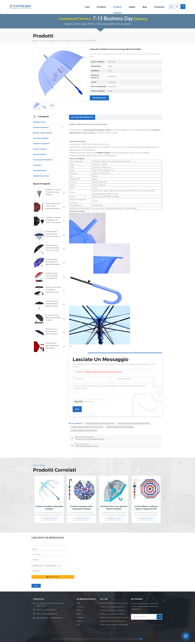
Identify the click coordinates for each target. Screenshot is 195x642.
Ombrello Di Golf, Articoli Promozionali (113, 603)
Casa (87, 7)
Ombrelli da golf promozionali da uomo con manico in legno (53, 234)
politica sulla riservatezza (116, 639)
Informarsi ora (99, 98)
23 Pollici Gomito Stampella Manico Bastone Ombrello (52, 303)
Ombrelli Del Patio (40, 170)
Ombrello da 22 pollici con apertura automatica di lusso (53, 289)
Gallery (132, 7)
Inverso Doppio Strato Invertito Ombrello (114, 617)
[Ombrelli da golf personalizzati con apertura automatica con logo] (39, 263)
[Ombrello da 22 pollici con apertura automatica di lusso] (39, 291)
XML (78, 625)
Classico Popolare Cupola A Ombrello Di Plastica (87, 427)
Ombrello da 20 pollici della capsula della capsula (52, 345)
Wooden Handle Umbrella (42, 133)
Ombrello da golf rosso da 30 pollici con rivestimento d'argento (52, 275)
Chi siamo (101, 7)
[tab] (82, 117)
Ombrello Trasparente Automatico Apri (83, 430)
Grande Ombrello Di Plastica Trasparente (120, 427)
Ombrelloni (37, 165)
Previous (31, 499)
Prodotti (117, 7)
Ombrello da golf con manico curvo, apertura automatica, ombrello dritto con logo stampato (53, 206)
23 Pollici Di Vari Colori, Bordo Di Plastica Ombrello (91, 507)
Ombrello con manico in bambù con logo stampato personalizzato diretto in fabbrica (53, 192)
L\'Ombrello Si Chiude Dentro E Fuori (112, 621)
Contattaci (159, 7)
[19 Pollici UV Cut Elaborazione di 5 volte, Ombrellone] (39, 332)
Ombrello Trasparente (47, 41)
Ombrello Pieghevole (41, 127)
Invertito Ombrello (40, 149)
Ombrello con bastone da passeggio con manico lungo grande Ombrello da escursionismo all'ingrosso (53, 220)
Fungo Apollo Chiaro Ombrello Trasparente (100, 423)
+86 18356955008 (49, 610)
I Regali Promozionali (41, 176)
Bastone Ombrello (40, 154)
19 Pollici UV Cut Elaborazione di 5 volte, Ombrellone (52, 331)
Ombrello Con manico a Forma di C (112, 610)
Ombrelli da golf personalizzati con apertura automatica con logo (53, 261)
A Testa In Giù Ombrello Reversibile (112, 607)
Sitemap (80, 621)
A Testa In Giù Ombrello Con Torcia (112, 614)
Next (164, 499)
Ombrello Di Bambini (40, 138)
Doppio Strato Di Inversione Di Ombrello (114, 625)
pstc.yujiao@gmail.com (50, 614)
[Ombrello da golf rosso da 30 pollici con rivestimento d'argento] (39, 277)
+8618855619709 (56, 618)
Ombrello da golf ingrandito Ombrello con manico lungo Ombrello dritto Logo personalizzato (53, 247)
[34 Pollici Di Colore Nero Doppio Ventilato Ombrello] (39, 318)
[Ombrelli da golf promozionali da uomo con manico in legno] (39, 235)
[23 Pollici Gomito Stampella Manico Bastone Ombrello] (39, 305)
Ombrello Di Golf (39, 122)
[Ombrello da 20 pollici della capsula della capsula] (39, 346)
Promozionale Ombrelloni (42, 160)
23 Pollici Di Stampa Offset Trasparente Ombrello (59, 507)
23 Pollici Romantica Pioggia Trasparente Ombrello (156, 507)
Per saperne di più (58, 519)
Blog (145, 7)
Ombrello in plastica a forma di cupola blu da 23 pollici (103, 372)
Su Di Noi (80, 607)
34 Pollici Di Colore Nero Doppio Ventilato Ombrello (53, 317)
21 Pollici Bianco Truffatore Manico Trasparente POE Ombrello (123, 507)
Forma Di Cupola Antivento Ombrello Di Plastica (133, 423)
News (79, 614)
